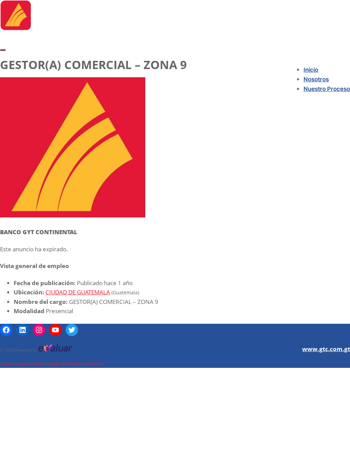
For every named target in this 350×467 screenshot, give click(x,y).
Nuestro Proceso (327, 88)
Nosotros (316, 79)
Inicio (311, 69)
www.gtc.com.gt (326, 349)
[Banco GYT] (15, 28)
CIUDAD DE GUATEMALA (77, 292)
